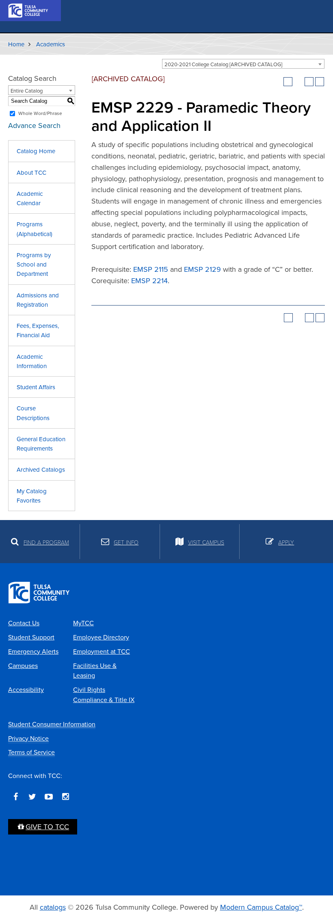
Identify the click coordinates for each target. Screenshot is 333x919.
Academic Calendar (30, 198)
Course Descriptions (33, 413)
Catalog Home (36, 151)
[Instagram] (65, 796)
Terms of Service (31, 752)
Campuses (23, 665)
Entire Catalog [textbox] (27, 90)
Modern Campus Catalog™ (261, 907)
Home (16, 44)
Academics (50, 44)
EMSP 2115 (150, 269)
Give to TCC (47, 826)
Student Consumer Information (51, 724)
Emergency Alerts (33, 651)
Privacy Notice (28, 738)
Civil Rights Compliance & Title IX (103, 694)
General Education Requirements (41, 444)
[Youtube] (48, 796)
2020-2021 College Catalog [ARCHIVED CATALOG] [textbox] (223, 64)
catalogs (53, 907)
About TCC (31, 172)
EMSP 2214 (149, 280)
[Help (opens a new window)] (319, 81)
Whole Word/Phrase (40, 113)
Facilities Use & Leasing (95, 670)
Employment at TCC (101, 651)
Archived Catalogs (41, 469)
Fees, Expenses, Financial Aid (38, 330)
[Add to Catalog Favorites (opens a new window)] (287, 81)
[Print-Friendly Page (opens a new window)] (309, 81)
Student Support (31, 637)
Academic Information (32, 361)
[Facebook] (15, 796)
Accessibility (26, 689)
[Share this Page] (298, 81)
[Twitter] (32, 796)
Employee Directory (101, 637)
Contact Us (23, 622)
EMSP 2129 (202, 269)
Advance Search (34, 125)
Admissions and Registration (38, 300)
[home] (28, 9)
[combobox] (243, 64)
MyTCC (83, 622)
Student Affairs (36, 387)
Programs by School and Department (34, 264)
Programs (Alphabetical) (34, 229)
